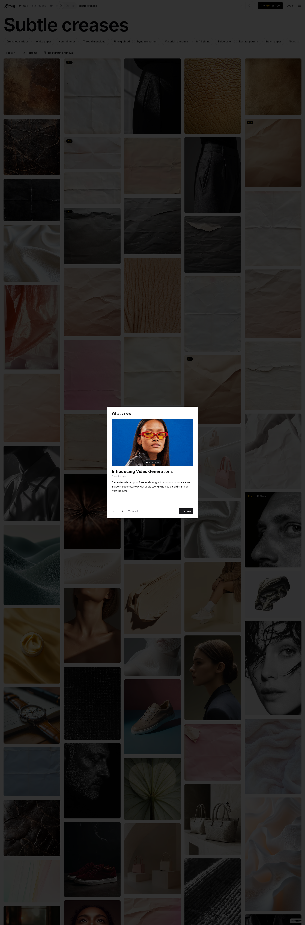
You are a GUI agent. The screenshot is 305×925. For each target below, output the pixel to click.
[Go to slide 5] (158, 462)
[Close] (194, 410)
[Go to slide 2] (149, 462)
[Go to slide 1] (147, 462)
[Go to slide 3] (152, 462)
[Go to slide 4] (155, 462)
